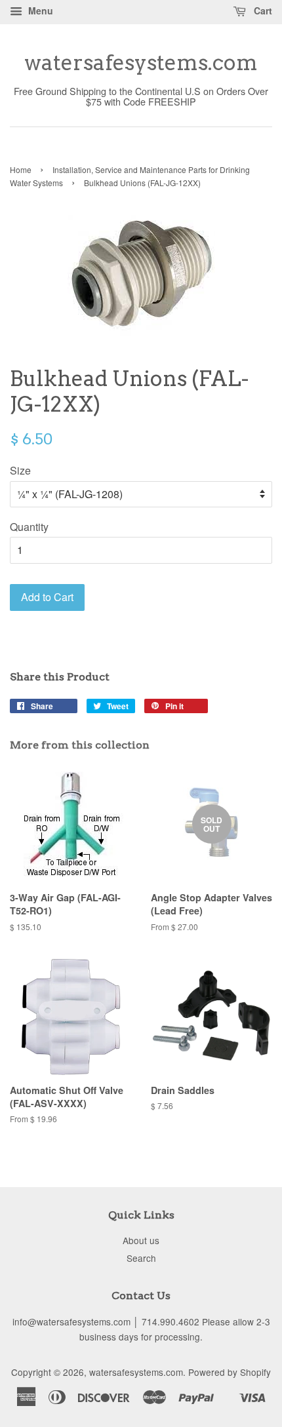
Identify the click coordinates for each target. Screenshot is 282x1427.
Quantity (29, 526)
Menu (39, 10)
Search (141, 1257)
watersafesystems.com (141, 62)
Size (20, 470)
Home (20, 169)
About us (141, 1240)
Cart (261, 10)
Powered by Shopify (229, 1371)
